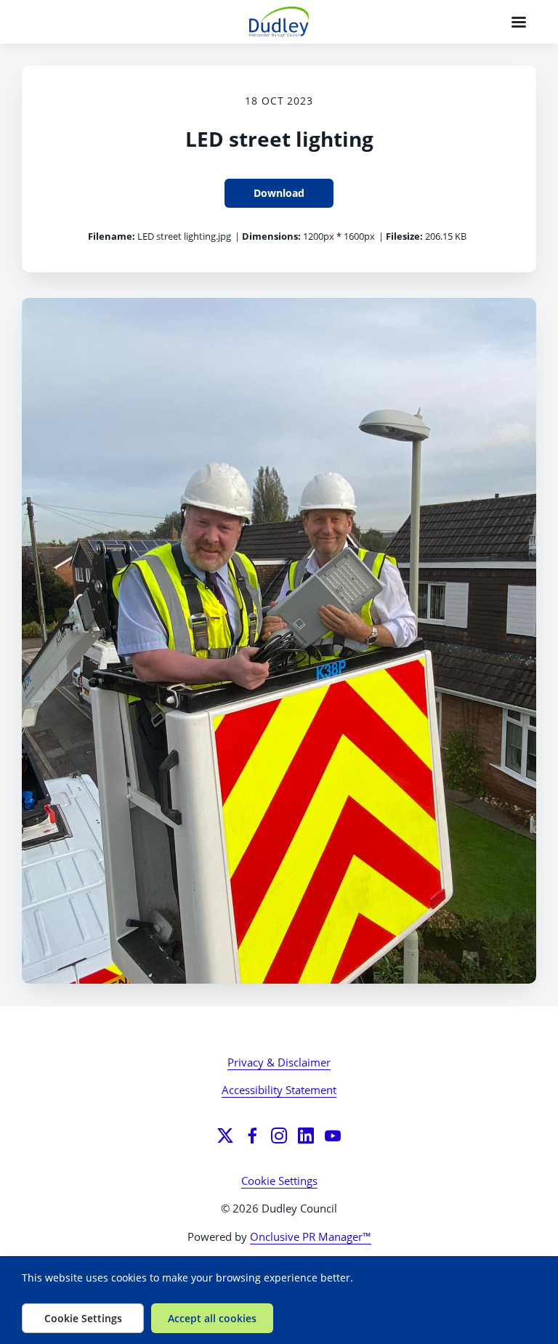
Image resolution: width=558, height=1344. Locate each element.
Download (279, 193)
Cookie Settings (279, 1180)
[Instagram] (279, 1135)
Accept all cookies (212, 1318)
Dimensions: (271, 236)
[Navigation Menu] (519, 22)
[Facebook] (252, 1135)
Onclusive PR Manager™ (310, 1236)
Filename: (111, 236)
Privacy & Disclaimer (279, 1062)
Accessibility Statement (279, 1089)
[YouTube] (333, 1135)
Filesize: (404, 236)
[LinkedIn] (306, 1135)
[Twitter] (225, 1135)
